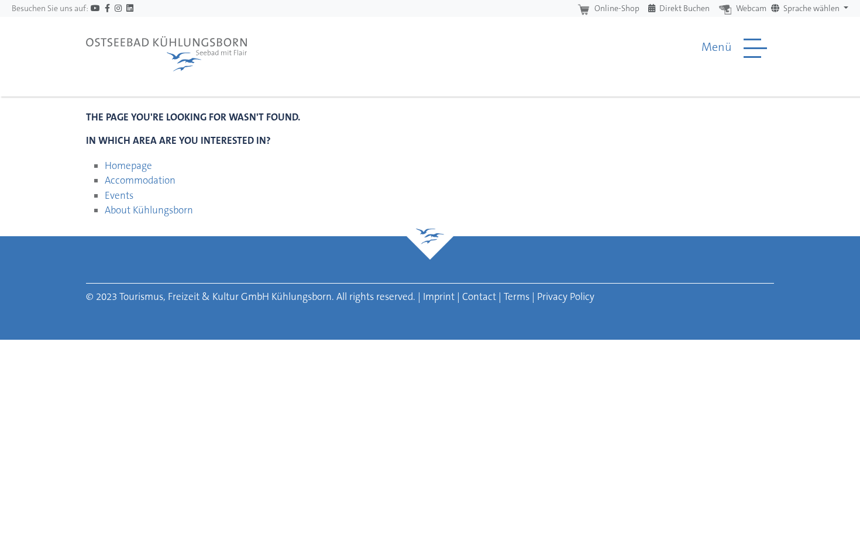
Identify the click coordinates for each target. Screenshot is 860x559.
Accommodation (140, 180)
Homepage (128, 165)
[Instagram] (118, 8)
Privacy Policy (565, 296)
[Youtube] (95, 8)
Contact (479, 296)
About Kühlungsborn (149, 209)
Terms (516, 296)
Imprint (439, 296)
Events (119, 195)
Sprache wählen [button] (811, 8)
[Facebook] (107, 8)
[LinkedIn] (130, 8)
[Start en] (166, 48)
